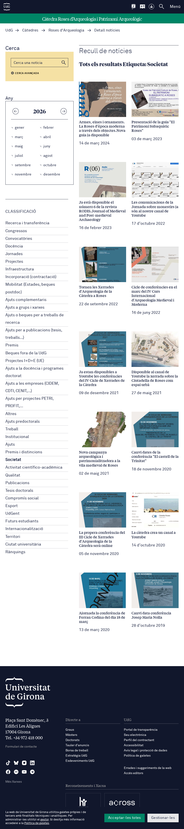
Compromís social (22, 498)
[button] (63, 62)
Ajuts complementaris (25, 300)
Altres (10, 414)
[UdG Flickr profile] (16, 772)
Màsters (71, 735)
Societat (13, 460)
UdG (9, 30)
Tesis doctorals (19, 491)
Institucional (17, 437)
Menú (175, 7)
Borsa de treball (77, 750)
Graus (70, 729)
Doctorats (72, 740)
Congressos (16, 231)
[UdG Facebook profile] (8, 772)
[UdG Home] (6, 6)
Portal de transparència (141, 729)
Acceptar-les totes (124, 818)
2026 (39, 111)
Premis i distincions (23, 452)
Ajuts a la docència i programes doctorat (34, 372)
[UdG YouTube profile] (24, 772)
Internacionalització (24, 529)
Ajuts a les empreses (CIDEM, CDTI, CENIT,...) (32, 387)
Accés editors (133, 773)
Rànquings (15, 552)
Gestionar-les (163, 818)
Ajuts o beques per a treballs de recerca (34, 319)
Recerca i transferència (27, 223)
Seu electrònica (135, 735)
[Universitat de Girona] (27, 693)
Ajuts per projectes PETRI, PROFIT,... (29, 402)
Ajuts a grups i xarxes (24, 308)
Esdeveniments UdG (80, 760)
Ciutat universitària (23, 544)
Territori (12, 537)
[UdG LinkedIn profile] (32, 763)
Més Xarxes (13, 781)
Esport (11, 506)
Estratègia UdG (76, 755)
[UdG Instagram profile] (24, 763)
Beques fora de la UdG (25, 353)
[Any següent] (63, 111)
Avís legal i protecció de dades (145, 750)
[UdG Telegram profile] (32, 772)
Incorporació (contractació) (30, 277)
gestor (44, 819)
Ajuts (10, 445)
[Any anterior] (15, 111)
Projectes (14, 262)
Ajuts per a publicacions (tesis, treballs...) (33, 334)
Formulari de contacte (21, 746)
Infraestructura (19, 269)
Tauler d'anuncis (77, 745)
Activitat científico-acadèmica (33, 467)
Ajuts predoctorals (22, 422)
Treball (11, 429)
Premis (11, 345)
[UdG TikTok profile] (8, 763)
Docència (14, 246)
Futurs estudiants (21, 521)
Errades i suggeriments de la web (147, 768)
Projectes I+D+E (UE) (24, 361)
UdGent (12, 514)
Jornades (14, 254)
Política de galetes (137, 755)
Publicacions (17, 483)
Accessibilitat (133, 745)
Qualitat (12, 475)
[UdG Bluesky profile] (16, 763)
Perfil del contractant (139, 740)
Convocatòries (18, 239)
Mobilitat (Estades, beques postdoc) (30, 288)
